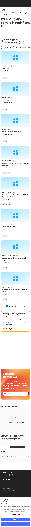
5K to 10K (5, 486)
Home (2, 13)
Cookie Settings (15, 514)
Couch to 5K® (7, 484)
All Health (5, 447)
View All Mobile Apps (8, 490)
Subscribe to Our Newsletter (11, 496)
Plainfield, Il (9, 13)
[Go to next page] (28, 306)
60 (24, 306)
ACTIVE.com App (7, 482)
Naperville (6, 457)
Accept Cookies (15, 524)
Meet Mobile (6, 488)
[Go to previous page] (3, 306)
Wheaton (22, 457)
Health (16, 13)
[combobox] (6, 47)
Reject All (15, 519)
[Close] (29, 498)
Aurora (14, 457)
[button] (17, 47)
